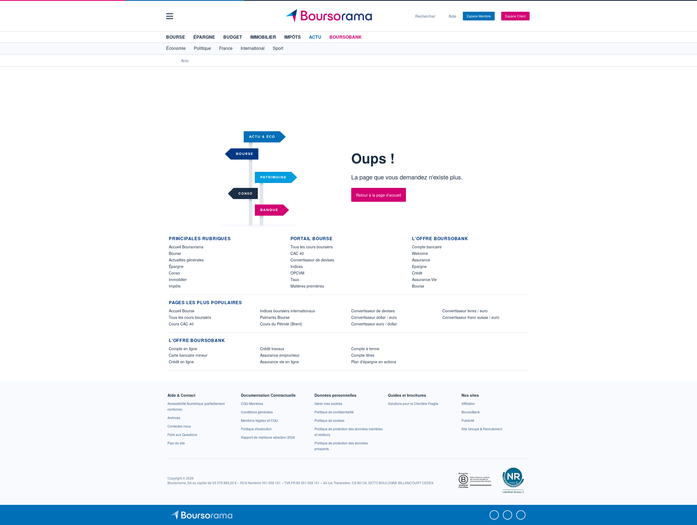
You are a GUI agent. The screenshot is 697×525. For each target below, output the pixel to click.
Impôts (292, 37)
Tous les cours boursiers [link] (312, 246)
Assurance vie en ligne (279, 361)
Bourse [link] (175, 253)
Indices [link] (297, 266)
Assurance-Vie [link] (424, 279)
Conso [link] (174, 273)
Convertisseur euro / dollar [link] (374, 323)
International (253, 48)
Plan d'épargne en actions (373, 361)
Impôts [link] (175, 286)
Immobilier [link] (178, 279)
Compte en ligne (183, 348)
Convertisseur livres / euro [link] (465, 310)
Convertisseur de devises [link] (312, 259)
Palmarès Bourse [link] (275, 317)
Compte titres (362, 355)
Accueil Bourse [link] (181, 310)
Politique (202, 48)
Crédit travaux (272, 348)
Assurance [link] (421, 259)
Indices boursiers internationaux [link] (287, 310)
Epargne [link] (419, 266)
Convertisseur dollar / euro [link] (374, 317)
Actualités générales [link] (186, 259)
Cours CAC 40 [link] (181, 323)
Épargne (204, 37)
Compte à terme (365, 348)
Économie (176, 48)
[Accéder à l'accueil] (171, 60)
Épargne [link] (176, 266)
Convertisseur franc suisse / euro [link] (470, 317)
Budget (232, 37)
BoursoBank (345, 37)
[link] (173, 417)
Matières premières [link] (307, 286)
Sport (278, 48)
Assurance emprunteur (279, 355)
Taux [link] (295, 279)
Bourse (175, 37)
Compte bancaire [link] (427, 246)
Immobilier (263, 37)
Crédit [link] (417, 273)
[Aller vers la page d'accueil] (346, 16)
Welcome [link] (420, 253)
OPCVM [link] (297, 273)
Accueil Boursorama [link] (186, 246)
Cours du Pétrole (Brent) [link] (281, 323)
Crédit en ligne (181, 361)
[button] (169, 16)
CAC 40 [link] (297, 253)
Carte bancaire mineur (188, 355)
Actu (315, 37)
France (226, 48)
